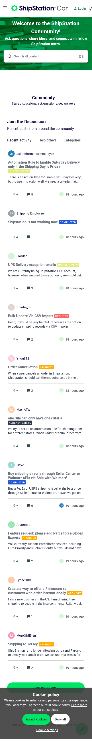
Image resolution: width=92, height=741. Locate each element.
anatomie (23, 524)
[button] (46, 730)
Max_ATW (23, 409)
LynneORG (23, 580)
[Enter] (8, 56)
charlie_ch (23, 307)
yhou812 (22, 358)
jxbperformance (27, 153)
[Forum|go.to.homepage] (37, 8)
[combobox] (46, 56)
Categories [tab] (72, 140)
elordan (21, 256)
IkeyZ (20, 465)
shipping (22, 213)
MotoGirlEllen (26, 635)
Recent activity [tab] (19, 140)
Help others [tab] (48, 140)
